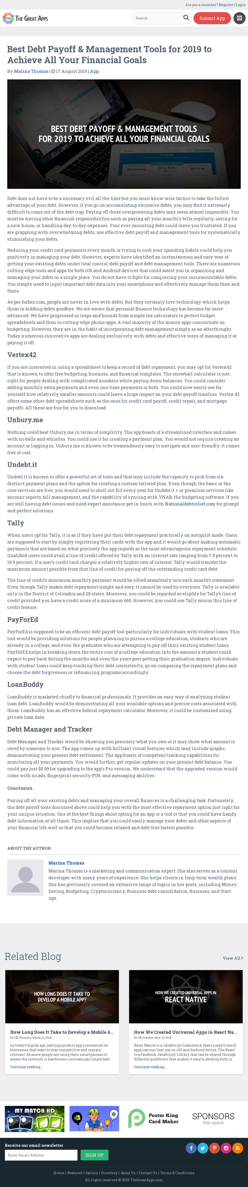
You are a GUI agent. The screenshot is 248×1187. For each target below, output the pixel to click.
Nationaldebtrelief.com (190, 504)
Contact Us (148, 1173)
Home (59, 1173)
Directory (109, 1173)
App (94, 71)
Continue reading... (26, 1066)
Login (241, 4)
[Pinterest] (214, 1148)
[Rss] (237, 1148)
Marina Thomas (31, 71)
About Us (128, 1173)
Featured (74, 1173)
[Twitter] (202, 1148)
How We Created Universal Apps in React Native (188, 1032)
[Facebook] (191, 1148)
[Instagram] (226, 1148)
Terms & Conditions (177, 1173)
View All (232, 958)
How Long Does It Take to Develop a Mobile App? (64, 1032)
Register (226, 4)
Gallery (91, 1173)
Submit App (212, 18)
